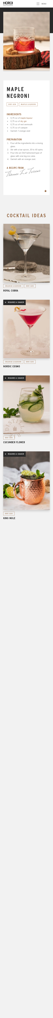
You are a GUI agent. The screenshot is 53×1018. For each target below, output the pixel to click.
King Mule (9, 518)
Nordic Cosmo (11, 366)
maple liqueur (26, 118)
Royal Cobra (10, 290)
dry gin (23, 121)
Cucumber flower (14, 442)
